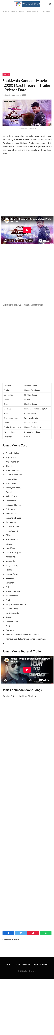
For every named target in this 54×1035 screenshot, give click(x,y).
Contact (44, 965)
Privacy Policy (23, 965)
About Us (10, 965)
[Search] (50, 4)
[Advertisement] (27, 45)
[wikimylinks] (27, 4)
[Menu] (4, 4)
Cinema (6, 75)
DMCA (35, 965)
